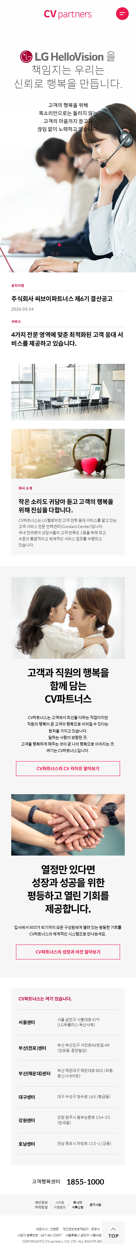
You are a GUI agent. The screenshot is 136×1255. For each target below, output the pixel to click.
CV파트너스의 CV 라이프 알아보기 (68, 768)
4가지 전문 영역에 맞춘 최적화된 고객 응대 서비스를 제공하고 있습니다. (67, 339)
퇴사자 (77, 1205)
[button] (60, 244)
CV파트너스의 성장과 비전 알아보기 (68, 952)
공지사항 (95, 1204)
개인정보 (41, 1205)
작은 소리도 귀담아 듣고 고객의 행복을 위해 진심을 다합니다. (65, 506)
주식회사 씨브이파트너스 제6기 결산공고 (61, 298)
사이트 (60, 1205)
